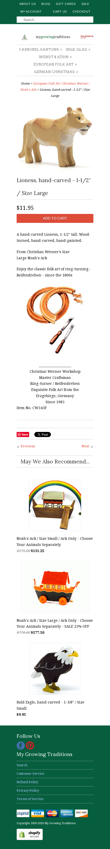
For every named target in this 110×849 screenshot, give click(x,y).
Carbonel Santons (40, 49)
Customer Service (30, 773)
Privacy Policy (28, 790)
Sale (85, 3)
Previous (28, 446)
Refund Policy (27, 782)
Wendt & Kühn (55, 57)
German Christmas (56, 72)
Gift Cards (66, 3)
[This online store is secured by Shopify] (30, 839)
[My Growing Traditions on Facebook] (21, 748)
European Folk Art (55, 64)
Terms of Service (30, 799)
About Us (27, 3)
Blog (45, 3)
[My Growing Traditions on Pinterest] (30, 748)
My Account (31, 11)
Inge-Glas (78, 49)
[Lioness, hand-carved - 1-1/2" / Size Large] (55, 171)
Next (85, 446)
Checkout (82, 11)
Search (22, 765)
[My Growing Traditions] (55, 36)
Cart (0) (60, 11)
